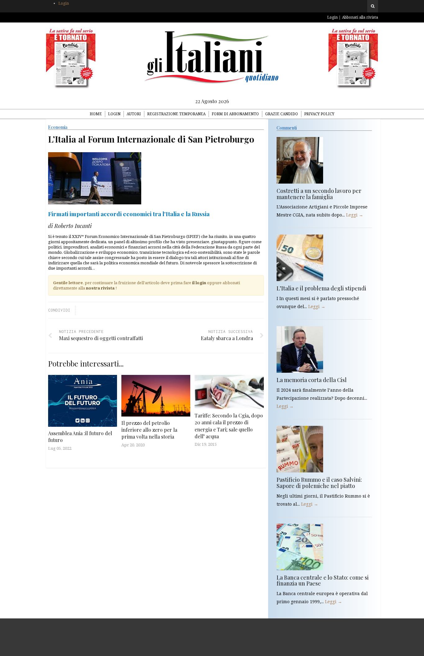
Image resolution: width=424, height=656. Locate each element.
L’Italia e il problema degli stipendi (321, 288)
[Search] (372, 6)
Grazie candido (281, 113)
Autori (134, 113)
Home (96, 113)
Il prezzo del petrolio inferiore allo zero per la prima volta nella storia (149, 430)
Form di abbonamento (235, 113)
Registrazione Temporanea (176, 113)
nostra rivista (100, 288)
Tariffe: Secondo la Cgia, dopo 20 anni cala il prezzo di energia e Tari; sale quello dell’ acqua (229, 426)
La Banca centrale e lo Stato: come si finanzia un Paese (323, 580)
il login (199, 282)
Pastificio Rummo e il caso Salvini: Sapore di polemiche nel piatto (319, 483)
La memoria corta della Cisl (312, 380)
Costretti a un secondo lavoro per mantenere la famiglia (319, 194)
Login (63, 3)
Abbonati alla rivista (360, 17)
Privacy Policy (319, 113)
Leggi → (354, 215)
